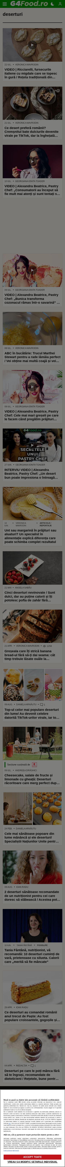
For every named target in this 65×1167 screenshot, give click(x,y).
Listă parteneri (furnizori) (11, 1151)
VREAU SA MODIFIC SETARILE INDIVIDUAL (33, 1162)
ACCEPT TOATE (32, 1157)
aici (10, 1123)
